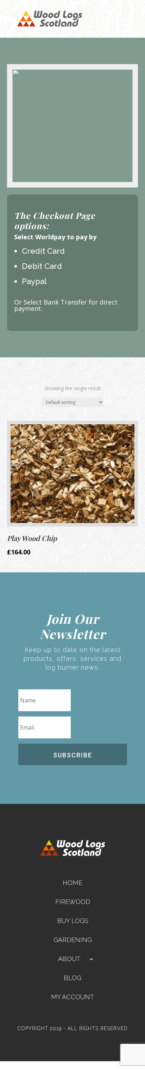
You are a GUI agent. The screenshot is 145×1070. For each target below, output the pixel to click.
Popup (7, 1065)
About (69, 959)
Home (72, 882)
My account (72, 997)
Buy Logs (72, 920)
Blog (72, 978)
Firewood (72, 901)
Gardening (72, 939)
